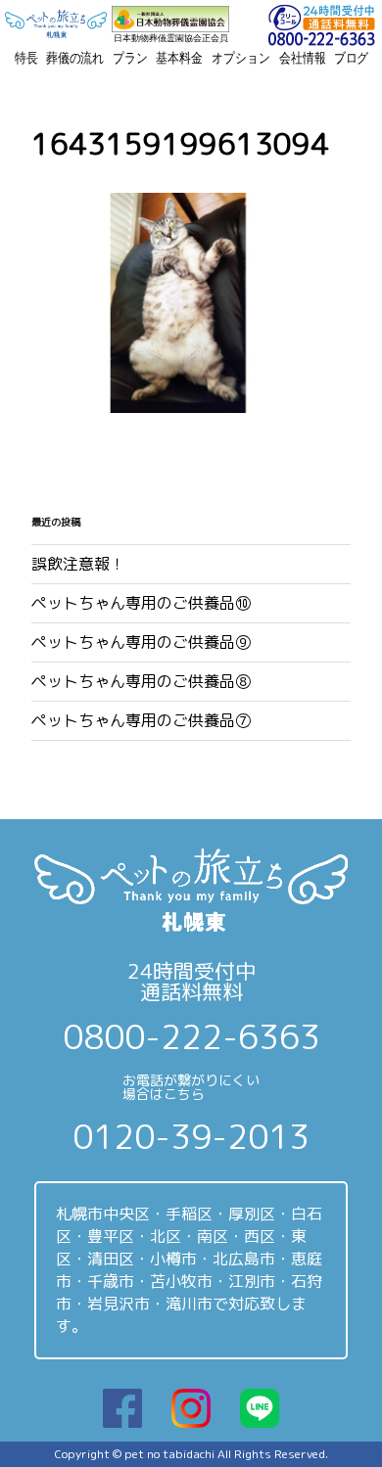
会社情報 (302, 58)
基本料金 (179, 58)
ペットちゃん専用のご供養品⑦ (141, 720)
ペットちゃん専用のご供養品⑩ (141, 603)
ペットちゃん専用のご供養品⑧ (141, 681)
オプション (240, 58)
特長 (26, 58)
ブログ (351, 58)
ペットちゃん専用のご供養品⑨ (141, 642)
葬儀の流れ (75, 58)
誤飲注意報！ (78, 563)
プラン (130, 58)
